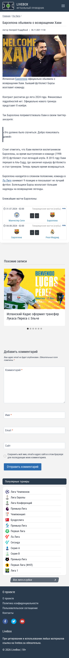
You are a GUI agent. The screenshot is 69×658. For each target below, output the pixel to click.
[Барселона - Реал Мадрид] (34, 231)
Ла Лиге (7, 180)
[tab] (28, 328)
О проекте (8, 598)
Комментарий (13, 369)
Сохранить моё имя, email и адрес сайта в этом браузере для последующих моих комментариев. (35, 456)
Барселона (21, 78)
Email (9, 430)
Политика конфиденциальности (20, 603)
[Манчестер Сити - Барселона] (34, 214)
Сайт (8, 445)
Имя (8, 415)
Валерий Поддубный (18, 30)
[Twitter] (13, 621)
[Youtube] (22, 621)
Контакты (8, 613)
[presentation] (34, 289)
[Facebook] (5, 621)
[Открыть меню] (63, 6)
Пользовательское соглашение (20, 608)
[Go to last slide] (9, 297)
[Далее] (59, 297)
